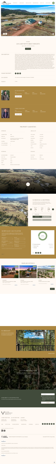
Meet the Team (7, 424)
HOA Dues (15, 244)
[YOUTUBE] (49, 424)
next (6, 34)
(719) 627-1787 (35, 111)
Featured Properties (15, 424)
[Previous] (31, 209)
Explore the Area (51, 353)
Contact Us (37, 424)
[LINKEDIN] (47, 424)
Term (15, 237)
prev (4, 34)
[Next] (53, 209)
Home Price (3, 237)
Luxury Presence (25, 436)
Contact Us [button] (28, 376)
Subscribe (47, 402)
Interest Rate (4, 244)
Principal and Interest (37, 244)
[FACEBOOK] (43, 424)
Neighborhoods (23, 424)
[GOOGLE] (51, 424)
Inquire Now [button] (28, 48)
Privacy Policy (52, 436)
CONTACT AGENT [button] (18, 96)
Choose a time (37, 214)
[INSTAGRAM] (45, 424)
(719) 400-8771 (34, 93)
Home (2, 424)
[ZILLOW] (54, 424)
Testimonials (31, 424)
